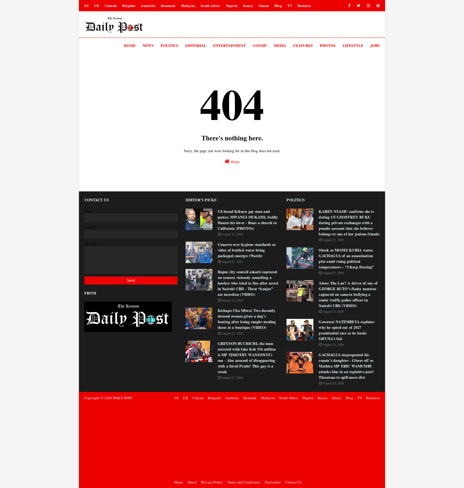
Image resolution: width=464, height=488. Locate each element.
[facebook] (349, 5)
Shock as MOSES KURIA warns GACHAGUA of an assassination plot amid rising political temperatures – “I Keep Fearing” (346, 258)
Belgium (128, 5)
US (86, 5)
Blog (278, 5)
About (192, 482)
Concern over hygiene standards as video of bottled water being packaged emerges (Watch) (247, 250)
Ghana (264, 5)
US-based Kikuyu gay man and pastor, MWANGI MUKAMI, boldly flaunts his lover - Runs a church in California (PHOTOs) (248, 220)
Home (235, 161)
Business (304, 5)
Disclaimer (273, 482)
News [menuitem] (148, 45)
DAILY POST (122, 397)
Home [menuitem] (130, 45)
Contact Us (293, 482)
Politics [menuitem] (169, 45)
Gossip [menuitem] (260, 45)
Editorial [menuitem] (195, 45)
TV (289, 5)
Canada (111, 5)
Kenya (248, 5)
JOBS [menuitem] (375, 45)
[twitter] (358, 5)
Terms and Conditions (243, 482)
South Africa (210, 5)
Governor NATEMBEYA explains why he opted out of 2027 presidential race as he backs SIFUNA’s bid (346, 330)
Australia (148, 5)
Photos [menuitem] (328, 45)
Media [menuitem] (280, 45)
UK (96, 5)
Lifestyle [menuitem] (353, 45)
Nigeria (232, 5)
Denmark (168, 5)
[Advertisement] (276, 440)
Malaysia (188, 5)
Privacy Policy (212, 482)
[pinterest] (377, 5)
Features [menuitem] (303, 45)
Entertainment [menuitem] (229, 45)
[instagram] (368, 5)
